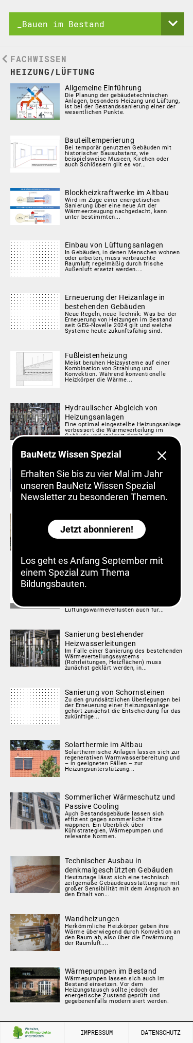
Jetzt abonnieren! (96, 529)
